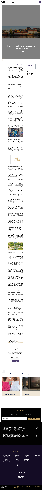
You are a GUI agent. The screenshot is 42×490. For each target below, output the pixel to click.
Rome (17, 464)
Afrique (6, 454)
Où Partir (36, 457)
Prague (22, 51)
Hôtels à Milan (21, 477)
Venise (16, 465)
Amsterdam (16, 460)
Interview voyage (36, 456)
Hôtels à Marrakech (21, 476)
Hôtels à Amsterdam (21, 473)
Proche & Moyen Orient (6, 461)
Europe (6, 460)
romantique (20, 342)
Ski (26, 461)
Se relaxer (26, 460)
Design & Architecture (26, 454)
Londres (16, 463)
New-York (17, 459)
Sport (26, 463)
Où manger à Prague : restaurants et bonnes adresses (16, 158)
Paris (17, 454)
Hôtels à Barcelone (21, 474)
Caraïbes (6, 459)
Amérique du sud (6, 456)
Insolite (26, 456)
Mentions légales (38, 486)
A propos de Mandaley (26, 486)
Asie (6, 457)
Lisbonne (17, 455)
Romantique (26, 459)
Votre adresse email (15, 357)
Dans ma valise (37, 455)
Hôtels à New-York (21, 478)
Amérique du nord (6, 455)
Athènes (16, 456)
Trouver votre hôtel (21, 472)
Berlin (17, 461)
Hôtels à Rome (21, 480)
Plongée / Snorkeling (26, 457)
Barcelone (17, 457)
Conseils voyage (37, 454)
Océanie (6, 463)
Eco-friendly (26, 455)
